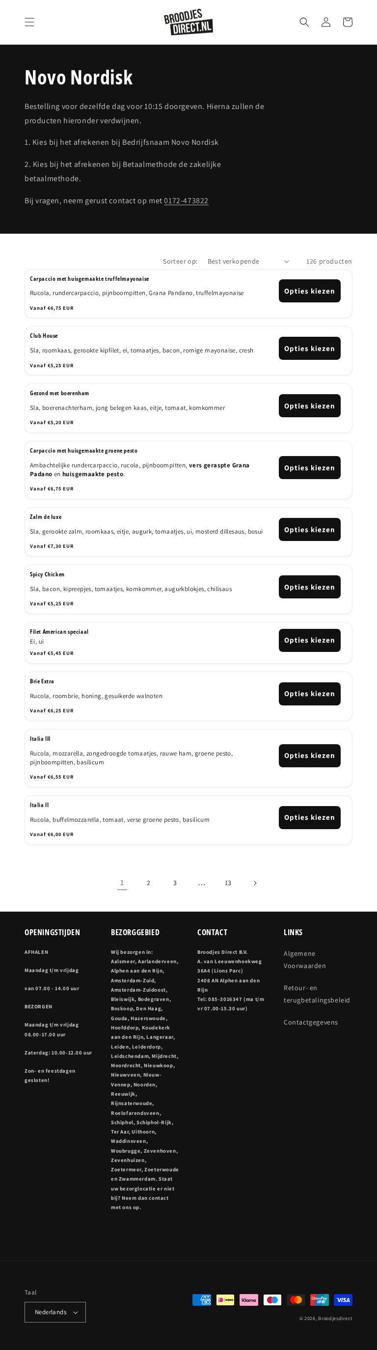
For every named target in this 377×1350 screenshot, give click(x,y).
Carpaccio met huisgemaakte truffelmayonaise (89, 278)
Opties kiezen (309, 291)
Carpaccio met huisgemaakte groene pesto (83, 450)
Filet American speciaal (59, 631)
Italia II (39, 805)
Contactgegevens (311, 1022)
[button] (29, 22)
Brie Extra (42, 681)
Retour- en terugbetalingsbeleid (317, 993)
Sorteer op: (180, 261)
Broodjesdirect (335, 1318)
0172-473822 (186, 200)
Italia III (40, 738)
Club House (44, 335)
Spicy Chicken (47, 574)
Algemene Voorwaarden (305, 959)
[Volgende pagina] (255, 883)
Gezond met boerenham (59, 393)
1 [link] (122, 882)
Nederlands (50, 1312)
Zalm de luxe (45, 516)
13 (228, 882)
